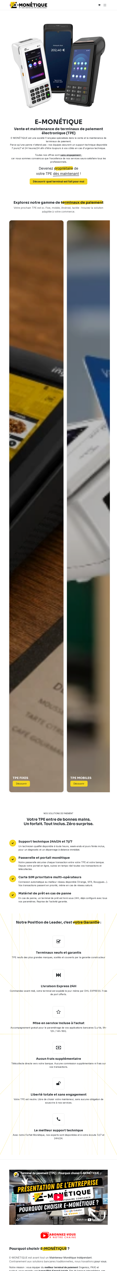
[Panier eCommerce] (99, 5)
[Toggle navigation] (105, 5)
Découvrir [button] (21, 783)
